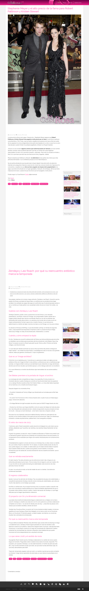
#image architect (26, 558)
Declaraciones (14, 183)
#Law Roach (33, 558)
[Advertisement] (44, 128)
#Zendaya (50, 558)
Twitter (27, 174)
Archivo (59, 2)
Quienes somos (77, 2)
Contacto (70, 2)
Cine (9, 183)
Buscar (64, 2)
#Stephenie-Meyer (44, 183)
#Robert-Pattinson (35, 183)
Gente (20, 183)
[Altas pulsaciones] (21, 584)
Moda (14, 558)
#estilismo (19, 558)
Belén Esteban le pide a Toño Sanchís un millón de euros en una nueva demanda (71, 183)
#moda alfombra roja (42, 558)
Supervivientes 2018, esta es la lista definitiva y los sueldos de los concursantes (72, 207)
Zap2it (12, 178)
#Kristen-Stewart (26, 183)
